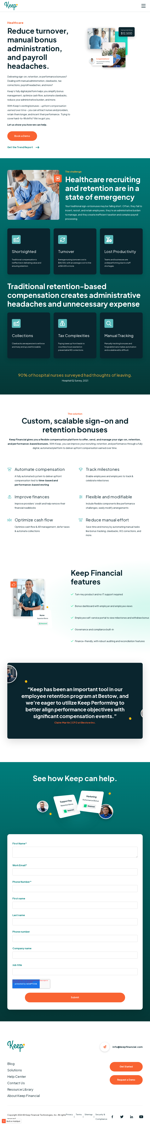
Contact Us (16, 1083)
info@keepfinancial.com (127, 1046)
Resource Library (20, 1089)
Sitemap (89, 1114)
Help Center (16, 1076)
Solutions (14, 1070)
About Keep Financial (23, 1096)
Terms (79, 1114)
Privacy (69, 1114)
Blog (11, 1064)
